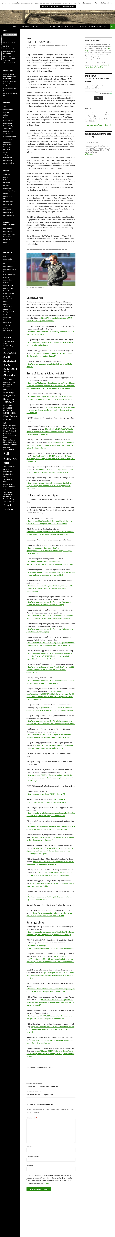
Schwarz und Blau (8, 139)
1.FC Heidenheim (8, 341)
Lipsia (5, 242)
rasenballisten (7, 188)
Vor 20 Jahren (7, 322)
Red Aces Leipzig (8, 212)
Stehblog (6, 152)
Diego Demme (10, 416)
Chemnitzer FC (7, 410)
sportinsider (7, 149)
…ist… (43, 26)
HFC (4, 438)
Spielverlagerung (8, 147)
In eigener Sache (8, 285)
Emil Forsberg (10, 428)
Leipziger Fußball (8, 288)
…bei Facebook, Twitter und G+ (98, 26)
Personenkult (7, 296)
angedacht (6, 112)
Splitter (5, 314)
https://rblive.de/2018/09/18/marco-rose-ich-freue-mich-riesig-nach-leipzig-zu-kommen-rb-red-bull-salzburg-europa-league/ (51, 458)
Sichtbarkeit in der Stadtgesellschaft (40, 1093)
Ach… (5, 256)
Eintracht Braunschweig (9, 425)
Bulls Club (6, 177)
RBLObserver (7, 210)
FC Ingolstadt (7, 433)
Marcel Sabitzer (10, 444)
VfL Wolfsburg (8, 499)
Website (30, 1166)
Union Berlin (7, 496)
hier (47, 1183)
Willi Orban (8, 501)
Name (29, 1147)
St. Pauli (6, 482)
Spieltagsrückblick (8, 312)
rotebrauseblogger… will (30, 26)
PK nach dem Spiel (8, 299)
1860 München (7, 372)
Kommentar (32, 1118)
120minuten (7, 107)
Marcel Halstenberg (9, 442)
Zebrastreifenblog (8, 163)
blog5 (5, 118)
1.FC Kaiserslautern (9, 344)
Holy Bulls (6, 185)
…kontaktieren (81, 26)
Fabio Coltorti (9, 431)
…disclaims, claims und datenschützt (60, 26)
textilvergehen (7, 157)
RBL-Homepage (8, 204)
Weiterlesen (89, 154)
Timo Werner (8, 492)
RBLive (5, 207)
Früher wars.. (7, 272)
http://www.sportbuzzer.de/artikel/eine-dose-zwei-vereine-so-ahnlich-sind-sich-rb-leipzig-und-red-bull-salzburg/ (51, 410)
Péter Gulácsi (8, 449)
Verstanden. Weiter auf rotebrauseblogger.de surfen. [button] (58, 6)
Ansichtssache (7, 259)
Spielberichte (7, 309)
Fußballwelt (6, 277)
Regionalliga (7, 472)
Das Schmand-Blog (8, 234)
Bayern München (9, 382)
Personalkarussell (8, 293)
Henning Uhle (7, 84)
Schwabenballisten (8, 215)
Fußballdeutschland (9, 274)
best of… (16, 26)
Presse (29, 38)
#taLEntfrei (6, 174)
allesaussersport (8, 109)
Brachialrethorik (8, 266)
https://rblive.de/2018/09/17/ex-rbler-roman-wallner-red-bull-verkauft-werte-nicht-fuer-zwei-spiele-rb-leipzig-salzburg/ (51, 445)
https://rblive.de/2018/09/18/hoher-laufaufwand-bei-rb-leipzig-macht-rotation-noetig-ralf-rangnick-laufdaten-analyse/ (50, 1053)
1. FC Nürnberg (8, 346)
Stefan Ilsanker (8, 484)
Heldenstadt (7, 237)
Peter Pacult (6, 447)
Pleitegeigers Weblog (9, 136)
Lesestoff (6, 291)
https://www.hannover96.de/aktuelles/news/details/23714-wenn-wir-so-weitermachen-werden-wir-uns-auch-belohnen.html (50, 588)
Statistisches (7, 317)
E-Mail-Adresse (33, 1156)
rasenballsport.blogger (10, 191)
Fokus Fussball (7, 123)
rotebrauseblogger (46, 46)
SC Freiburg (7, 479)
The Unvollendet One (9, 49)
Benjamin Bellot (7, 384)
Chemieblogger (7, 231)
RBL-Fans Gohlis (8, 201)
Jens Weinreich (7, 128)
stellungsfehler (7, 155)
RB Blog (5, 193)
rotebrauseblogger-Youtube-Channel (98, 125)
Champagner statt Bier (10, 269)
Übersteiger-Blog (8, 160)
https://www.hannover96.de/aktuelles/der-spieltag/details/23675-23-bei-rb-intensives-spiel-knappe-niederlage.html (49, 550)
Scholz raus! (7, 46)
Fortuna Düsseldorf (9, 436)
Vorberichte (6, 325)
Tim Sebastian (7, 494)
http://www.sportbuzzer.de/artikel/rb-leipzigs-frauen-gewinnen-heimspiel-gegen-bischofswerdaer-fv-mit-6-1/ (51, 975)
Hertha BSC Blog (8, 126)
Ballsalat (5, 115)
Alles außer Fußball (9, 63)
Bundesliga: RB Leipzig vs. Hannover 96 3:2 (42, 1085)
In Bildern (6, 283)
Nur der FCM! (7, 134)
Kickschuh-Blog (8, 131)
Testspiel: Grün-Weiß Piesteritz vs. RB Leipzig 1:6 (9, 76)
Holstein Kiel (9, 438)
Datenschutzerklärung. (104, 3)
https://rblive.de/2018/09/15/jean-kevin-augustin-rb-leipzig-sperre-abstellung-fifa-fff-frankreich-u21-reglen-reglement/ (50, 1002)
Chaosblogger (7, 228)
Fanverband (7, 182)
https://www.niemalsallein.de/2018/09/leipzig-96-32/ (47, 794)
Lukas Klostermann (9, 440)
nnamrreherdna (8, 245)
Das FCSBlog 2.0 (8, 120)
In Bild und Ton (7, 280)
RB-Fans (5, 199)
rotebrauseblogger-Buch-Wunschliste (97, 66)
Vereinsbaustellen (8, 320)
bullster (5, 180)
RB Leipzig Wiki (7, 196)
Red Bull (6, 469)
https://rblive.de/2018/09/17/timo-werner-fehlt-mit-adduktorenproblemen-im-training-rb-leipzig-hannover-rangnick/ (50, 1029)
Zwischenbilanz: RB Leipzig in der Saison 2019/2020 (9, 58)
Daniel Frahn (9, 413)
